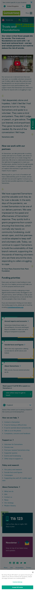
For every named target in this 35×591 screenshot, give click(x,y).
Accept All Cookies (17, 587)
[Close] (33, 572)
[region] (17, 580)
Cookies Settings (17, 582)
